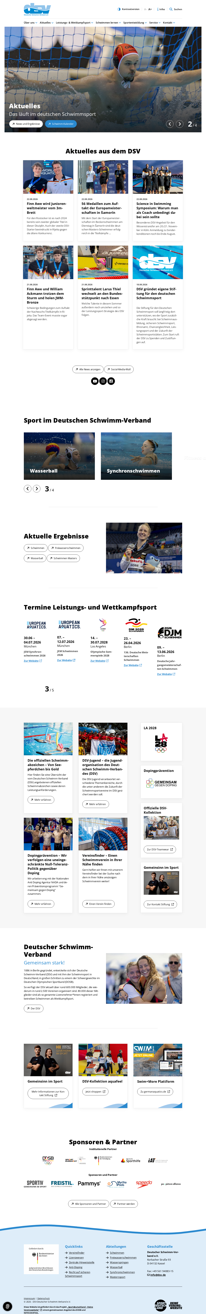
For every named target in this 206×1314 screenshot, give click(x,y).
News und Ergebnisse (28, 124)
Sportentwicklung (133, 22)
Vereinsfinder (76, 1252)
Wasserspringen (119, 1262)
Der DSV (35, 1008)
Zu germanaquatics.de (153, 1091)
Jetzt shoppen (93, 1091)
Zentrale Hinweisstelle (82, 1262)
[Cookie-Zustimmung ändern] (7, 1306)
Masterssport (124, 470)
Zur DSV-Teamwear (158, 849)
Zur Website (31, 660)
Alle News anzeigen (89, 369)
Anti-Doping (75, 1267)
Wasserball (37, 558)
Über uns (29, 22)
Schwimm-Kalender (63, 124)
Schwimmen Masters (65, 558)
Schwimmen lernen (107, 22)
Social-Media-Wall (121, 369)
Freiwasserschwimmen (67, 548)
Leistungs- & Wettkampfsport (73, 22)
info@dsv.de (158, 1275)
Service (153, 22)
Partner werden (126, 1204)
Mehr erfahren (43, 799)
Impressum (29, 1298)
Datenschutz (43, 1298)
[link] (48, 200)
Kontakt (167, 22)
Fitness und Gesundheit (59, 470)
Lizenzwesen (76, 1257)
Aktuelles (45, 22)
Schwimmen (37, 548)
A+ (150, 9)
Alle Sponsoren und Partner (90, 1204)
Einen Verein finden (100, 904)
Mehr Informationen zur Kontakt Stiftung (48, 1093)
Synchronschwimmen (122, 1272)
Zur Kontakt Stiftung (158, 904)
